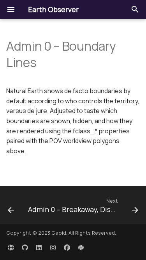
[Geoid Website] (11, 247)
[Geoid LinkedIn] (39, 247)
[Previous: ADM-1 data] (11, 207)
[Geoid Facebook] (67, 247)
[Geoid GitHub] (25, 247)
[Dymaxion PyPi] (81, 247)
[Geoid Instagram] (53, 247)
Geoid (58, 232)
